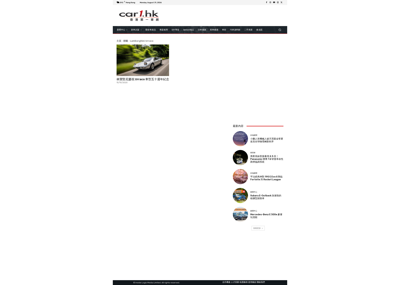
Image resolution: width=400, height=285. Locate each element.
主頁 (119, 40)
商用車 (252, 153)
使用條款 (252, 282)
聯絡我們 (261, 282)
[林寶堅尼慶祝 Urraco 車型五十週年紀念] (143, 60)
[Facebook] (266, 2)
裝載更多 (257, 228)
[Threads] (278, 2)
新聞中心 (253, 192)
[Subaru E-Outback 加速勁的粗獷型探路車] (240, 195)
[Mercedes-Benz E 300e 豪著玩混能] (240, 214)
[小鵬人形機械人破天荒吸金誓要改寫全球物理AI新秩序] (240, 138)
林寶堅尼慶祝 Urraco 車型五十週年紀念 (143, 79)
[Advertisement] (258, 100)
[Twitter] (281, 2)
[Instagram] (270, 2)
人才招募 (235, 282)
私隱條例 (244, 282)
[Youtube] (274, 2)
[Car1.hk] (139, 16)
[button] (279, 30)
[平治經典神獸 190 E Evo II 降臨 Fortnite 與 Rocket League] (240, 176)
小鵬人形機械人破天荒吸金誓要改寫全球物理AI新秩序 (266, 140)
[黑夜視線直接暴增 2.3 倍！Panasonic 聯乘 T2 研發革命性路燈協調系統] (240, 157)
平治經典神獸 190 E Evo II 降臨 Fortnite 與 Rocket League (266, 178)
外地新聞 (253, 135)
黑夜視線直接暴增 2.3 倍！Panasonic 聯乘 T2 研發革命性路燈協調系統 (266, 159)
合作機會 (226, 282)
